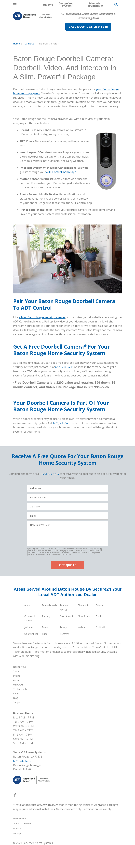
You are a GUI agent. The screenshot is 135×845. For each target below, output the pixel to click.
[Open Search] (116, 4)
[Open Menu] (14, 5)
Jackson (28, 627)
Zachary (46, 616)
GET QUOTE (67, 565)
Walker (81, 627)
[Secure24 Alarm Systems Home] (32, 16)
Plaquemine (84, 605)
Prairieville (100, 627)
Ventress (64, 633)
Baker (45, 627)
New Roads (84, 616)
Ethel (98, 616)
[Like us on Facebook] (14, 795)
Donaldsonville (50, 605)
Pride (44, 633)
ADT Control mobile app (61, 172)
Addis (27, 605)
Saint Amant (66, 616)
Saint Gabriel (31, 633)
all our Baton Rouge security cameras (42, 317)
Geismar (99, 605)
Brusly (63, 627)
